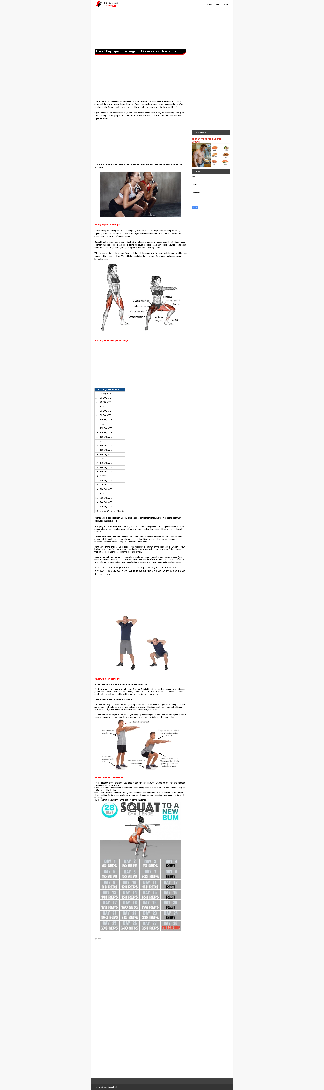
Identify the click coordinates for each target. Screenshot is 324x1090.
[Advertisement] (162, 28)
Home (209, 4)
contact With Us (222, 4)
